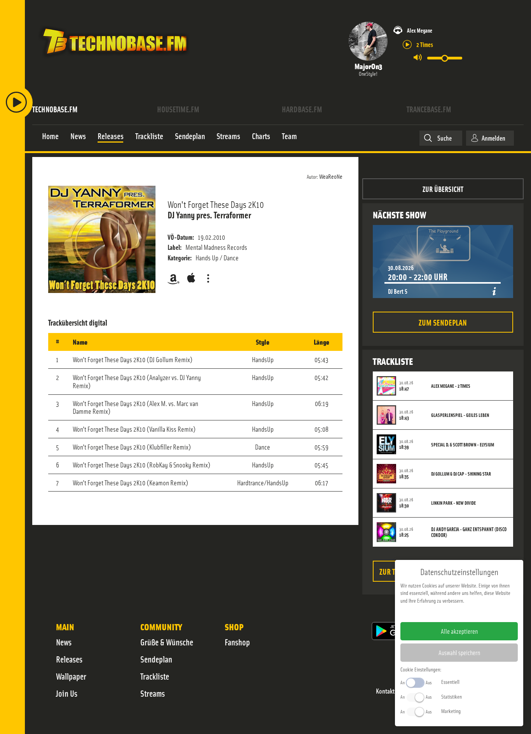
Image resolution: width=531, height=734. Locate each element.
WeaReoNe (330, 176)
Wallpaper (71, 676)
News (64, 642)
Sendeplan (156, 659)
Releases (69, 659)
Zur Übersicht (443, 189)
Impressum (435, 612)
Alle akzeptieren (459, 631)
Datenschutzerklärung (472, 612)
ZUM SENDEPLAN (443, 322)
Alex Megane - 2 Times (450, 386)
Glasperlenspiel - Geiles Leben (460, 415)
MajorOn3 (368, 66)
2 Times (424, 44)
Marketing (451, 710)
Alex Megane (419, 30)
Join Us (66, 693)
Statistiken (451, 696)
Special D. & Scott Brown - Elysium (462, 444)
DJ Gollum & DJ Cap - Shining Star (461, 474)
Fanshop (237, 642)
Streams (152, 693)
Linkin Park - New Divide (453, 503)
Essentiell (450, 681)
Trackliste (154, 676)
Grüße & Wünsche (166, 642)
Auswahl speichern (459, 652)
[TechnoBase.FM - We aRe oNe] (114, 59)
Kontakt (385, 691)
